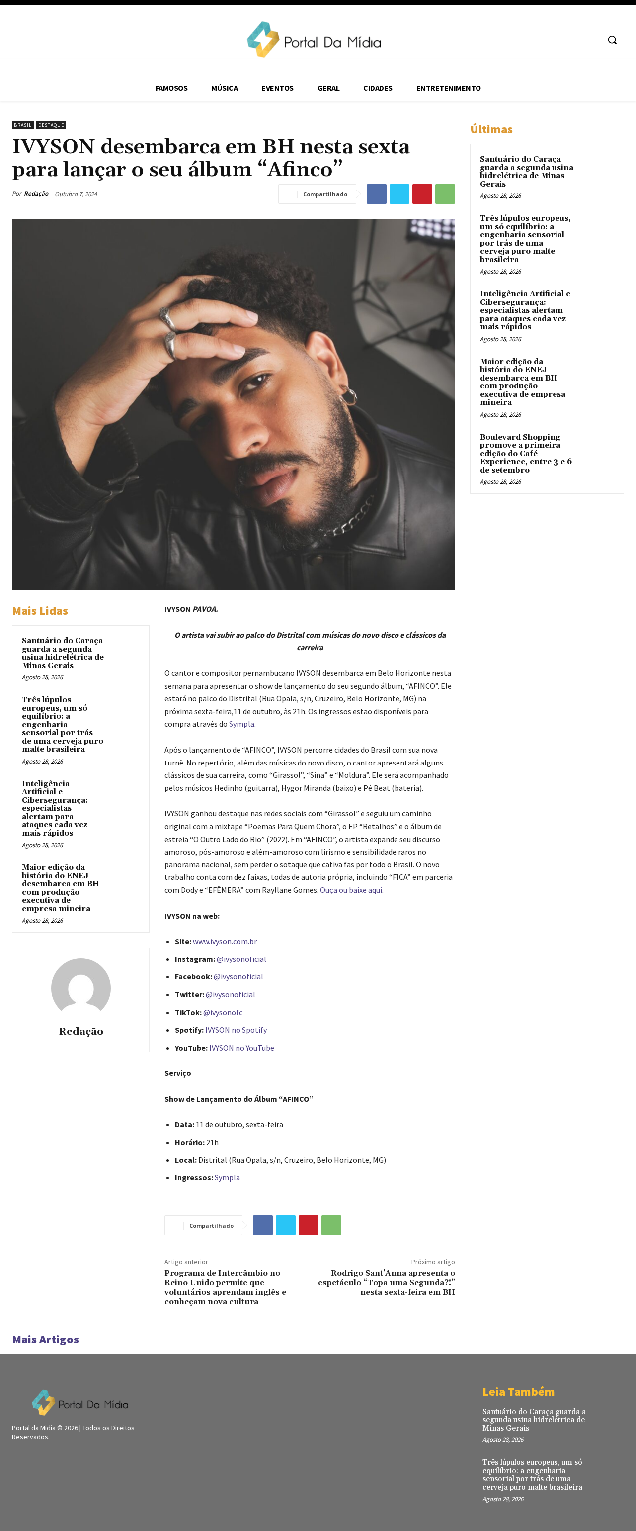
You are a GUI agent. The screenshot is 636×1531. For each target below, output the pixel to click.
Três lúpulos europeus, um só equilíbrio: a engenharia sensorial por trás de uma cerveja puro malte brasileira (62, 724)
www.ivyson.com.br (225, 941)
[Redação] (81, 988)
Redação (36, 194)
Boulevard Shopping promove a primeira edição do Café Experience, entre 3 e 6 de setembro (526, 454)
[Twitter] (399, 194)
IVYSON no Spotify (236, 1030)
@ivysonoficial (241, 959)
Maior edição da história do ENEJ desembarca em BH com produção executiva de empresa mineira (60, 888)
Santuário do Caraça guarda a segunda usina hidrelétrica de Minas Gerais (63, 653)
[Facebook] (377, 194)
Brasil (23, 125)
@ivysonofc (222, 1012)
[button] (612, 40)
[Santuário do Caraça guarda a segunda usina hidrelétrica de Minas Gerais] (124, 650)
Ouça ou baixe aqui (351, 890)
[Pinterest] (422, 194)
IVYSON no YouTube (241, 1048)
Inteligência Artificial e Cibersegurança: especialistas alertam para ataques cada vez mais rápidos (55, 808)
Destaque (51, 125)
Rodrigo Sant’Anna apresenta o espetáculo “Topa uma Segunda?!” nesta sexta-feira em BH (386, 1282)
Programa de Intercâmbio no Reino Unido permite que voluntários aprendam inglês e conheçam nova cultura (225, 1287)
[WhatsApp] (445, 194)
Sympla (241, 724)
